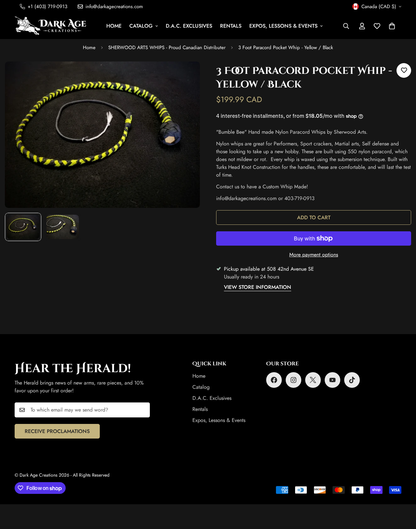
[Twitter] (313, 380)
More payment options (313, 254)
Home (114, 26)
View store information (257, 287)
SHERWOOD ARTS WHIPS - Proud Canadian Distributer (167, 47)
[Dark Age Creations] (50, 26)
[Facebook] (274, 380)
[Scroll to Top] (403, 493)
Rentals (230, 26)
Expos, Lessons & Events (283, 26)
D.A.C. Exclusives (189, 26)
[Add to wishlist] (403, 70)
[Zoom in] (186, 75)
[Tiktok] (352, 380)
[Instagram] (293, 380)
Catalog (141, 26)
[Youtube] (332, 380)
